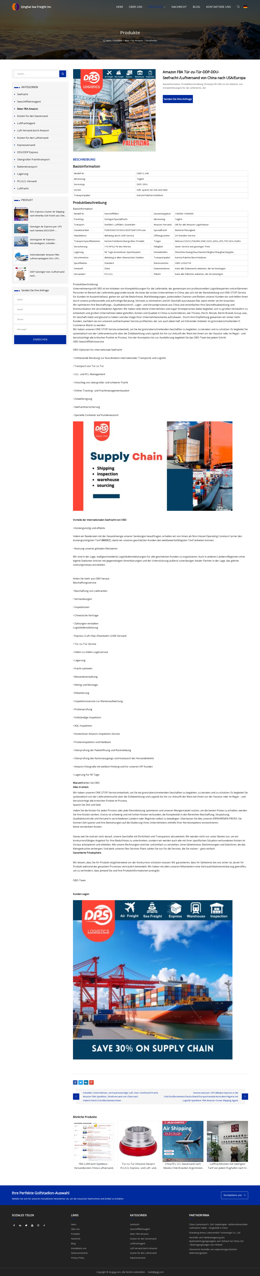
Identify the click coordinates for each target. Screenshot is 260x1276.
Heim (119, 7)
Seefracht (22, 94)
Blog (196, 7)
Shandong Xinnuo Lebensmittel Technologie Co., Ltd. (215, 1232)
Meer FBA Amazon (134, 40)
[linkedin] (20, 1225)
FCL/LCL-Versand (27, 181)
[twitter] (26, 1225)
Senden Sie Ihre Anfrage (178, 99)
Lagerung (22, 174)
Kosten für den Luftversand (32, 137)
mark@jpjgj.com (156, 1272)
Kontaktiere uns (218, 7)
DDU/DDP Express (27, 152)
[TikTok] (44, 1225)
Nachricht (179, 7)
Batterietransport (27, 166)
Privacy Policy (77, 1257)
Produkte (155, 7)
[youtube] (32, 1225)
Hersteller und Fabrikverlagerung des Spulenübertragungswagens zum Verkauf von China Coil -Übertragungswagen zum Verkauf (216, 1241)
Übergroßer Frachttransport (33, 159)
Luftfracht (23, 188)
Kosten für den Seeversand (32, 116)
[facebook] (14, 1225)
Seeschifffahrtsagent (29, 101)
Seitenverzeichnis (79, 1253)
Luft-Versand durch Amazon (33, 130)
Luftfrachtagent (26, 123)
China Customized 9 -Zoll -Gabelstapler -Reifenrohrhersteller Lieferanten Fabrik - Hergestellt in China (218, 1226)
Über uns (135, 7)
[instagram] (38, 1225)
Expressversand (26, 145)
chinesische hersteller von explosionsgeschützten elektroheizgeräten (213, 1251)
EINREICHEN (40, 339)
